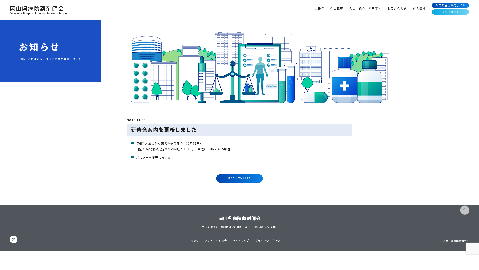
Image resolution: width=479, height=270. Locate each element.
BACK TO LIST (239, 178)
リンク (195, 240)
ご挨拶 (319, 8)
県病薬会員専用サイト (450, 5)
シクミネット (450, 12)
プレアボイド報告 (216, 240)
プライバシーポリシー (269, 240)
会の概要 (336, 8)
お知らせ (37, 59)
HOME (23, 59)
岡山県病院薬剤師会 (38, 10)
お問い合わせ (397, 8)
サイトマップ (241, 240)
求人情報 (419, 8)
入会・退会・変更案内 (365, 8)
